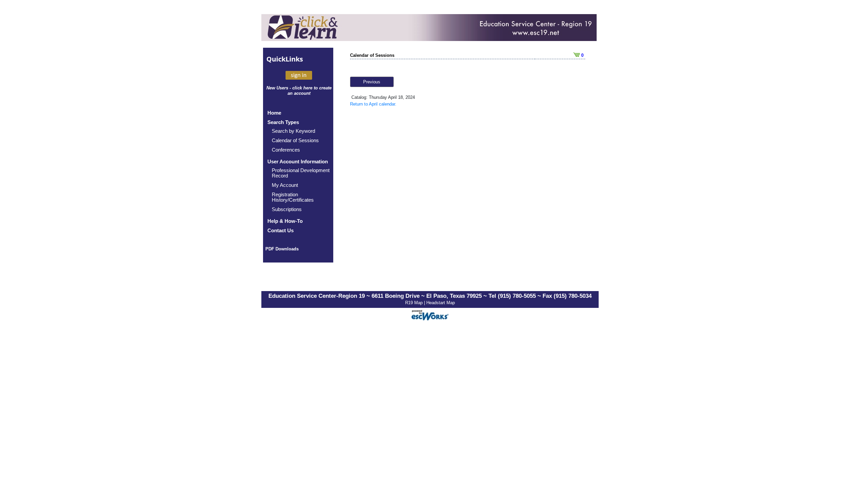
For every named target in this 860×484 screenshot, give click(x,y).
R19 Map (414, 302)
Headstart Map (440, 302)
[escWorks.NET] (430, 314)
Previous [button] (371, 81)
